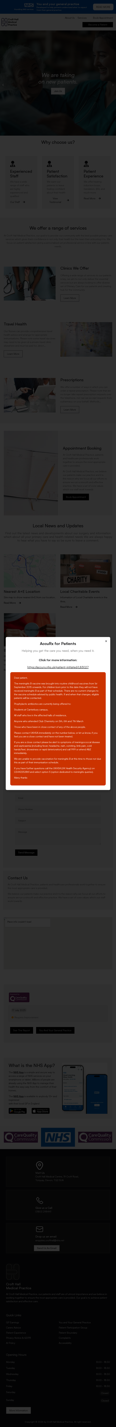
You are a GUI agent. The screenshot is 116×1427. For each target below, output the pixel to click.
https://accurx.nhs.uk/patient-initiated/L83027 (58, 667)
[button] (106, 641)
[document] (58, 713)
